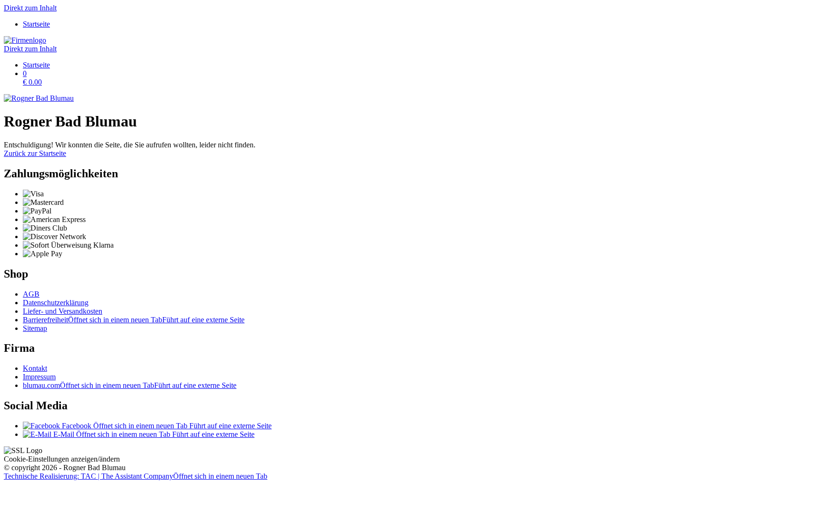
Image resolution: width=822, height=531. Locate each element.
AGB (31, 294)
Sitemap (35, 328)
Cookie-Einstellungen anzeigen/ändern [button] (62, 459)
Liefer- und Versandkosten (62, 311)
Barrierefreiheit (134, 320)
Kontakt (35, 368)
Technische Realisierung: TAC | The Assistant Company (135, 476)
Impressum (39, 377)
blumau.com (129, 385)
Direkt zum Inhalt (30, 8)
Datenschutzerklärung (55, 303)
